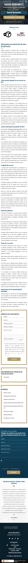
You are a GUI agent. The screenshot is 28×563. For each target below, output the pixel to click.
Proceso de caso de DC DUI (15, 129)
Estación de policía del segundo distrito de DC (13, 407)
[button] (8, 561)
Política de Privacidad (14, 468)
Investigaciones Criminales (10, 396)
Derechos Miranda (8, 414)
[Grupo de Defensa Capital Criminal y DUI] (7, 1)
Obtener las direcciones (14, 552)
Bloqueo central (7, 392)
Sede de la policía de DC (9, 399)
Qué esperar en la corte (9, 418)
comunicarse (24, 293)
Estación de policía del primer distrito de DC (14, 402)
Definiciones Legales (8, 411)
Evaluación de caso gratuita (14, 22)
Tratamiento (6, 377)
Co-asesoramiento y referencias (14, 17)
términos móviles (13, 353)
